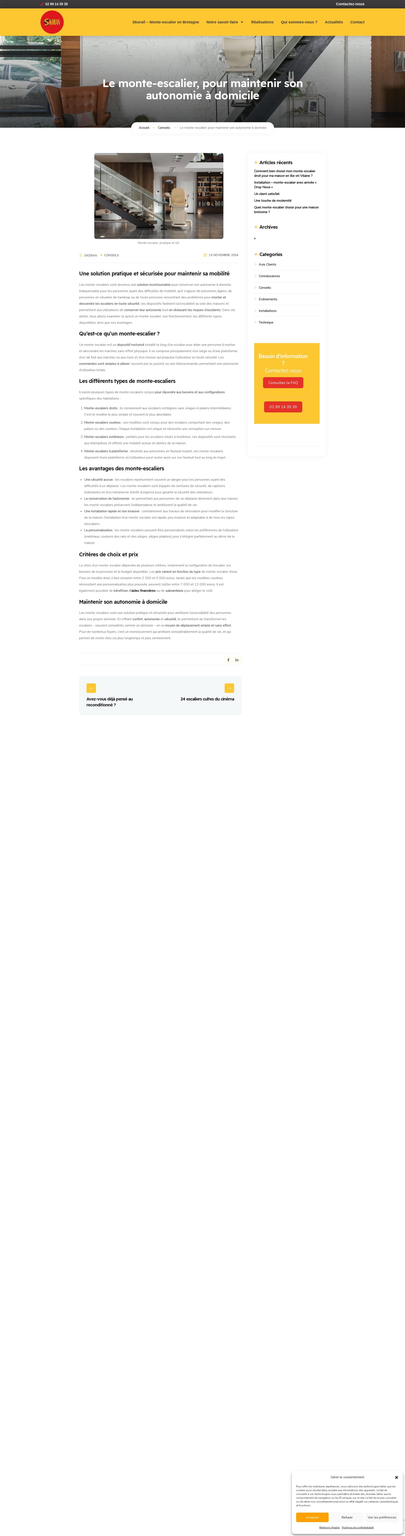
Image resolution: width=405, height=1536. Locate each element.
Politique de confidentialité (358, 1527)
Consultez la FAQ (283, 382)
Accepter (312, 1517)
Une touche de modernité (273, 200)
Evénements (268, 299)
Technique (266, 322)
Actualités (334, 22)
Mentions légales (329, 1527)
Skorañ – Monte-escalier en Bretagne (165, 22)
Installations (268, 311)
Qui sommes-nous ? (299, 22)
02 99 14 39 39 (283, 406)
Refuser (347, 1517)
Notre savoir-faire (222, 22)
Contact (357, 22)
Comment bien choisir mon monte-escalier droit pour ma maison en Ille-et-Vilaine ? (284, 173)
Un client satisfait (266, 194)
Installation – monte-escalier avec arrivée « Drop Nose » (285, 184)
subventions (175, 590)
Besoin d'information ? (283, 360)
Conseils (111, 255)
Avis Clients (267, 264)
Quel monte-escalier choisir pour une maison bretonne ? (286, 209)
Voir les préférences (382, 1517)
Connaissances (269, 276)
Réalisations (262, 22)
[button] (396, 1477)
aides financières (143, 590)
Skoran (90, 255)
